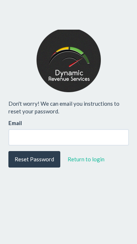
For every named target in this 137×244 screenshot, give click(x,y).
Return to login (86, 159)
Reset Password (34, 159)
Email (15, 123)
